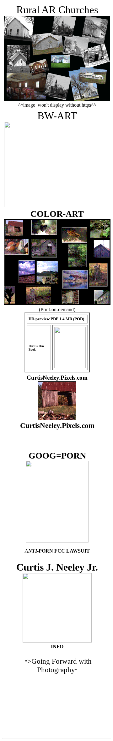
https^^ (89, 105)
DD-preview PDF (44, 319)
